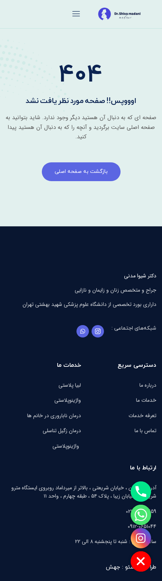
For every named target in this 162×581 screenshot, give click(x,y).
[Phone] (141, 491)
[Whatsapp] (82, 331)
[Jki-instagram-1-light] (98, 331)
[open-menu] (76, 14)
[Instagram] (141, 538)
